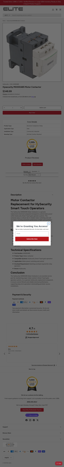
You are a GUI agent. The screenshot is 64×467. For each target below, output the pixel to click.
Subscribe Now (32, 239)
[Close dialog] (48, 223)
